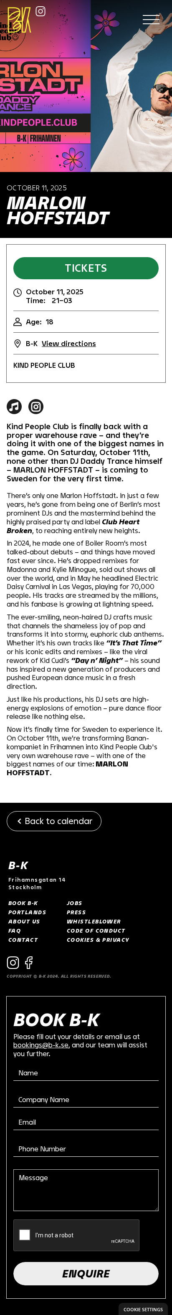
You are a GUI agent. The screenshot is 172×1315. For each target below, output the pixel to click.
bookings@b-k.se (40, 1045)
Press (76, 912)
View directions (69, 343)
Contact (23, 940)
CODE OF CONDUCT (96, 930)
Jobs (75, 903)
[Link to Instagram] (40, 11)
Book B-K (23, 903)
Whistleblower (94, 921)
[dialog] (143, 1309)
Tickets (86, 268)
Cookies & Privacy (98, 940)
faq (14, 930)
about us (24, 921)
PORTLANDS (27, 912)
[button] (151, 20)
